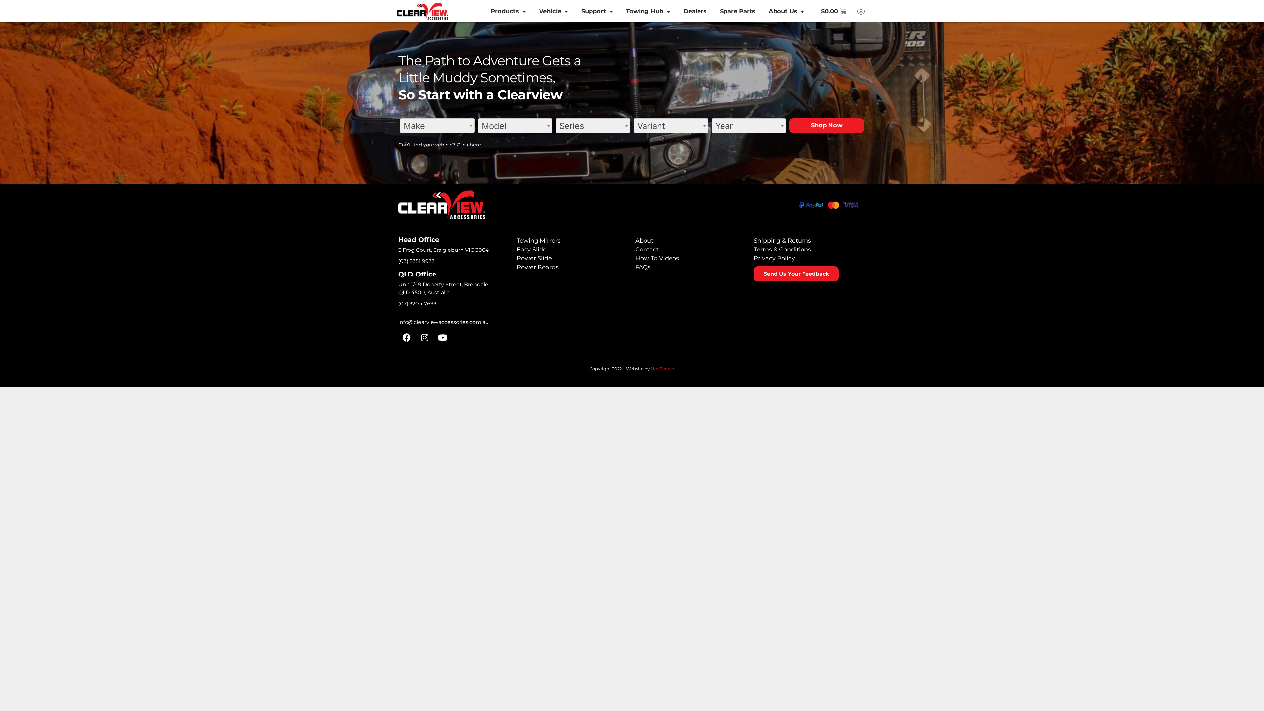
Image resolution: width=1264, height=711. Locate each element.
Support (593, 11)
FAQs (643, 267)
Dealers (695, 11)
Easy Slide (532, 249)
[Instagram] (424, 337)
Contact (647, 249)
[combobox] (437, 125)
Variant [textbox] (651, 126)
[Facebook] (406, 337)
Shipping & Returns (782, 240)
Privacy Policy (774, 258)
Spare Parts (737, 11)
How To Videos (657, 258)
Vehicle (550, 11)
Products (505, 11)
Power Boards (538, 267)
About (644, 240)
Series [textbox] (571, 126)
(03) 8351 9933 (416, 261)
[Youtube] (442, 337)
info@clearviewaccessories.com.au (443, 322)
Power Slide (534, 258)
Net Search (662, 368)
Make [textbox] (414, 126)
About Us (783, 11)
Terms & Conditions (782, 249)
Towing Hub (644, 11)
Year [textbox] (724, 126)
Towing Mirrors (539, 240)
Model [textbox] (494, 126)
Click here (469, 145)
